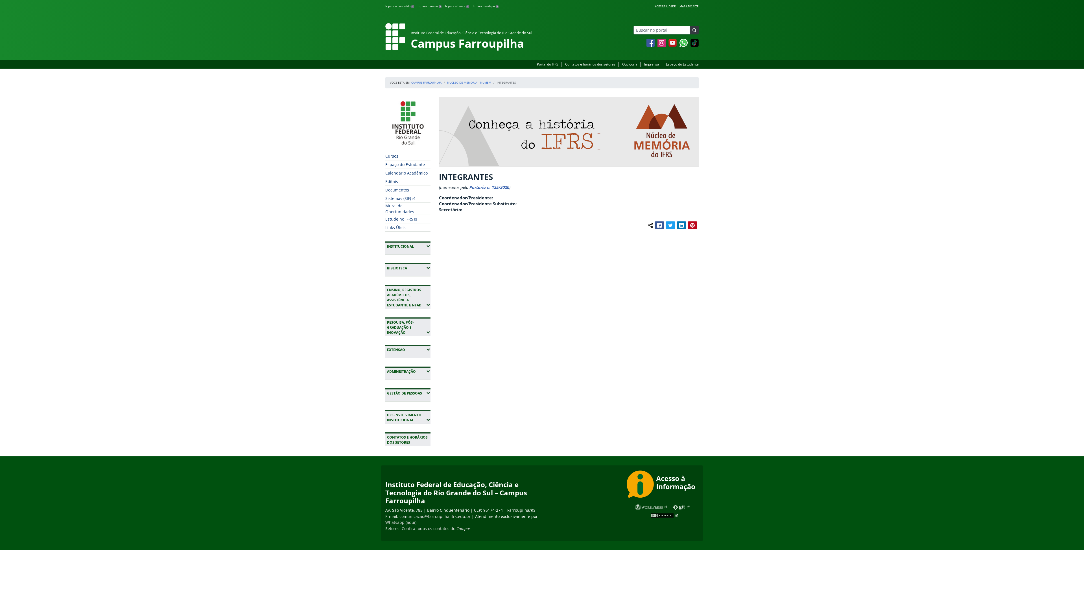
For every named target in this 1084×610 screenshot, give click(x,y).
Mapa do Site (689, 6)
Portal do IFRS (547, 64)
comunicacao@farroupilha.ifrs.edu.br (435, 516)
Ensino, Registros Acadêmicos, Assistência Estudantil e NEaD (408, 297)
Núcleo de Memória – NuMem (469, 82)
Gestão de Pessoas (408, 393)
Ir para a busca (456, 6)
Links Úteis (395, 227)
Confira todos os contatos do (436, 528)
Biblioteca (408, 268)
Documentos (397, 190)
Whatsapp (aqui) (400, 522)
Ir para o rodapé (485, 6)
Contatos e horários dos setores (590, 64)
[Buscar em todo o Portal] (694, 30)
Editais (391, 181)
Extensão (408, 349)
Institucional (408, 246)
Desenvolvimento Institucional (408, 417)
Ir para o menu (429, 6)
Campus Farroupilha (426, 82)
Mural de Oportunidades (399, 208)
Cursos (391, 156)
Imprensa (651, 64)
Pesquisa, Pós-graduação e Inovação (408, 327)
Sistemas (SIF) (398, 198)
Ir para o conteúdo (399, 6)
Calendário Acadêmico (406, 173)
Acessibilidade (665, 6)
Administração (408, 371)
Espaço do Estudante (682, 64)
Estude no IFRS (399, 219)
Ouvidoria (629, 64)
